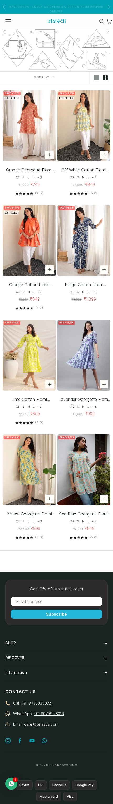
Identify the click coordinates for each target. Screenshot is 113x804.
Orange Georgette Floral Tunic (29, 170)
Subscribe (56, 614)
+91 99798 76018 (49, 713)
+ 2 (39, 292)
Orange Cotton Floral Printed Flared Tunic (29, 285)
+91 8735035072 (36, 703)
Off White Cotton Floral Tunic (83, 170)
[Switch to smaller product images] (105, 77)
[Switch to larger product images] (96, 77)
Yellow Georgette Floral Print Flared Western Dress (29, 514)
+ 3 (39, 177)
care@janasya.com (41, 724)
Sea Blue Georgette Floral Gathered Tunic (84, 514)
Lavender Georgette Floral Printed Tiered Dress (84, 400)
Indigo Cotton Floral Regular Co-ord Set (84, 285)
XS (18, 177)
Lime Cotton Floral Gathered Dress (29, 400)
